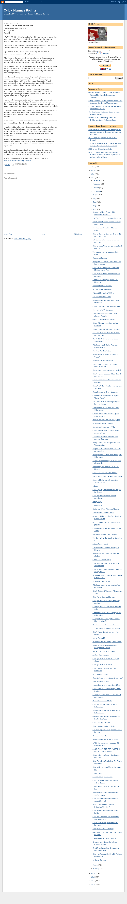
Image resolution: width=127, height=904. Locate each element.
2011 (93, 881)
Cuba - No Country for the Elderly (104, 726)
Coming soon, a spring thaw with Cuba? (107, 370)
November (97, 184)
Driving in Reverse (99, 860)
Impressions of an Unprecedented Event (107, 685)
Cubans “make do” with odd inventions (106, 329)
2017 (93, 167)
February (96, 868)
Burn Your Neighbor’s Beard (102, 351)
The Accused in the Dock (102, 297)
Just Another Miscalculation (102, 286)
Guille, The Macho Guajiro (102, 560)
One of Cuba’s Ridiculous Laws (104, 320)
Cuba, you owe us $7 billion (102, 665)
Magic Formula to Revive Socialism (105, 392)
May (95, 206)
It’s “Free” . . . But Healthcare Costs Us (107, 218)
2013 (93, 873)
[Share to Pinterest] (25, 164)
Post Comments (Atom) (22, 239)
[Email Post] (13, 165)
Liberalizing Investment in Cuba (104, 427)
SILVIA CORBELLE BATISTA (103, 293)
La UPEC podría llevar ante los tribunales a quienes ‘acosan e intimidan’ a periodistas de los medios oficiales (104, 154)
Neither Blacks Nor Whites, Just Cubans (107, 642)
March (95, 865)
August (96, 195)
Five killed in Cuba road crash (103, 513)
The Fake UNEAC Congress (103, 310)
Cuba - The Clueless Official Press (105, 473)
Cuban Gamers (98, 773)
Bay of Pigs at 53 (99, 638)
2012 (93, 877)
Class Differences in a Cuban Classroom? (108, 678)
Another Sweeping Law (101, 655)
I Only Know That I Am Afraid (103, 829)
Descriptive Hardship (100, 736)
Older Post (78, 234)
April (95, 209)
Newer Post (8, 234)
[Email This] (16, 164)
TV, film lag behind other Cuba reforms (106, 628)
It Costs (95, 486)
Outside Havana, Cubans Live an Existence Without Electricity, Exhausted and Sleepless (104, 95)
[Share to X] (20, 164)
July (94, 198)
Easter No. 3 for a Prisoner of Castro (106, 509)
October (96, 188)
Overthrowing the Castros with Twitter (106, 625)
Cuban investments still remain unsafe (106, 306)
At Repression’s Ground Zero (103, 423)
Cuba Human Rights (20, 10)
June (95, 202)
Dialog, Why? (97, 502)
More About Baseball (100, 258)
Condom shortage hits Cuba (102, 777)
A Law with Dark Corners (101, 581)
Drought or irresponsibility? (102, 289)
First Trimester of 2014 (101, 681)
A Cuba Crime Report (100, 544)
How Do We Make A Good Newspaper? (106, 420)
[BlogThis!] (18, 164)
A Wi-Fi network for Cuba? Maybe (105, 534)
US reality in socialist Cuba (102, 701)
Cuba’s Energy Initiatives (102, 722)
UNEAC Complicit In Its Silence (104, 651)
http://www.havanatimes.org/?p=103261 (18, 160)
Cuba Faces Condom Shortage (104, 597)
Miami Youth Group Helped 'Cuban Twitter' (108, 476)
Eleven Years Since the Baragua (104, 838)
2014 (93, 178)
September (97, 191)
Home (43, 234)
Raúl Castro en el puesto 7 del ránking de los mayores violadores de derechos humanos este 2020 (104, 132)
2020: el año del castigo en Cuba (100, 149)
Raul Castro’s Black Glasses (103, 360)
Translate (105, 53)
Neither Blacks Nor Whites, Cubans (105, 739)
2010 (93, 884)
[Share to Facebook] (23, 164)
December (97, 180)
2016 (93, 170)
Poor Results (97, 505)
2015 (93, 174)
